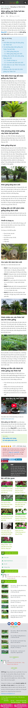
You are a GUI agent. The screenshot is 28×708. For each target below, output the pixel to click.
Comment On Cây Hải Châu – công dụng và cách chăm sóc (16, 576)
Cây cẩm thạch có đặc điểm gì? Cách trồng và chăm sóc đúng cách (18, 611)
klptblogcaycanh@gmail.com (8, 693)
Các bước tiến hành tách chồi (15, 62)
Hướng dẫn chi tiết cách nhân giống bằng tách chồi (13, 57)
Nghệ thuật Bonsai (8, 560)
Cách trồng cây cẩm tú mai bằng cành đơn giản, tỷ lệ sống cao (19, 601)
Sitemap (24, 702)
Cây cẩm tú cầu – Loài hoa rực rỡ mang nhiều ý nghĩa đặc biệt (18, 606)
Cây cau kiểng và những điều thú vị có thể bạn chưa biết (18, 591)
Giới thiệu (6, 700)
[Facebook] (9, 623)
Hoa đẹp (7, 7)
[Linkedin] (15, 623)
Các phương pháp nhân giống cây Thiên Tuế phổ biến (13, 48)
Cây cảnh (6, 557)
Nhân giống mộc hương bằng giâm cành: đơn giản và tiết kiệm (20, 504)
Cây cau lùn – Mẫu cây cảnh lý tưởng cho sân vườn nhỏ (18, 586)
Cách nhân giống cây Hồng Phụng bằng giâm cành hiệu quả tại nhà (6, 532)
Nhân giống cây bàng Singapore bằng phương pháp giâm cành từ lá (21, 518)
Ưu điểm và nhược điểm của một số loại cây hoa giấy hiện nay (7, 490)
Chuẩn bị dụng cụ (12, 60)
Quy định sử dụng (15, 702)
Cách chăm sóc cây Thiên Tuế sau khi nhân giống (14, 66)
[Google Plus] (12, 623)
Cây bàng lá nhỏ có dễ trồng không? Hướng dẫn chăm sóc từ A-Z (18, 616)
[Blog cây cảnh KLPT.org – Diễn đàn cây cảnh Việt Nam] (14, 2)
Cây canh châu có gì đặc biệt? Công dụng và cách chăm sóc (18, 596)
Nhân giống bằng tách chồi (14, 53)
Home (2, 7)
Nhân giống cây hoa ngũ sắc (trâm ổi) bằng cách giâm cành (7, 518)
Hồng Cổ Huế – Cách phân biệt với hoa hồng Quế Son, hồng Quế (6, 546)
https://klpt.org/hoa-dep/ (8, 418)
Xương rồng (7, 567)
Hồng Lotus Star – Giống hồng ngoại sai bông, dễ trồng (20, 532)
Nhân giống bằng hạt (13, 51)
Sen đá (5, 564)
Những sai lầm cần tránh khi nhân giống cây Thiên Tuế (13, 70)
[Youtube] (18, 623)
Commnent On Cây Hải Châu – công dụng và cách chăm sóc (15, 662)
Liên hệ (12, 700)
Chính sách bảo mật (21, 700)
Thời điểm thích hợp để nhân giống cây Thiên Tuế (13, 44)
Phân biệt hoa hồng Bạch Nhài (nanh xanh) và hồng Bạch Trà (6, 504)
